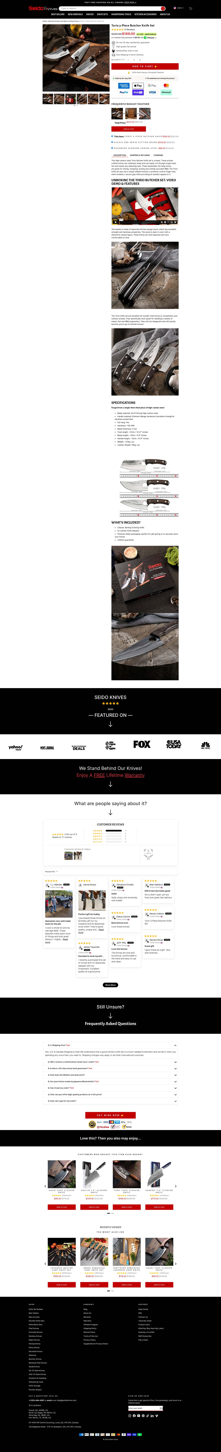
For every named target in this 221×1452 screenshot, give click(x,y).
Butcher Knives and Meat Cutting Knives (63, 21)
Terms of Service (91, 1336)
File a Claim (143, 1340)
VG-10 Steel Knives (37, 1370)
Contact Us (143, 1317)
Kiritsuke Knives (35, 1332)
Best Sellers (57, 14)
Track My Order (145, 1321)
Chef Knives (34, 1328)
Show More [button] (110, 985)
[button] (74, 105)
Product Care (144, 1324)
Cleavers (32, 1355)
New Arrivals (75, 14)
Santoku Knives (35, 1336)
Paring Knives (34, 1344)
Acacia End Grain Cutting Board (135, 142)
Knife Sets (102, 14)
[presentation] (40, 58)
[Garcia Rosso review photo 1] (92, 900)
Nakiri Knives (34, 1340)
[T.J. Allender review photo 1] (59, 904)
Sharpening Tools (121, 14)
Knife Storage (34, 1386)
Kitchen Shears (35, 1390)
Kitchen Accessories (146, 14)
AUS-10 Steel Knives (37, 1374)
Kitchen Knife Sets (36, 1321)
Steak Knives (34, 1367)
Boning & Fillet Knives (38, 1363)
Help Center (143, 1309)
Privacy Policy (90, 1340)
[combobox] (109, 8)
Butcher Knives (35, 1359)
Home (45, 21)
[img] (51, 881)
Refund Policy (89, 1332)
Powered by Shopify (110, 1443)
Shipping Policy (90, 1328)
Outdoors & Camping (37, 1378)
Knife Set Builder (36, 1309)
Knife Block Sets (35, 1324)
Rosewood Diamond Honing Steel (136, 148)
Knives (90, 14)
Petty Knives (34, 1347)
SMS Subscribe (144, 1336)
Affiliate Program (91, 1324)
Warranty (87, 1321)
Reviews (87, 1317)
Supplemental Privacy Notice (96, 1344)
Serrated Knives (35, 1351)
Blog (85, 1309)
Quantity (118, 60)
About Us (165, 14)
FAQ (140, 1313)
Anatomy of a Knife (146, 1332)
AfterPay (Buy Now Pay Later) (151, 1328)
